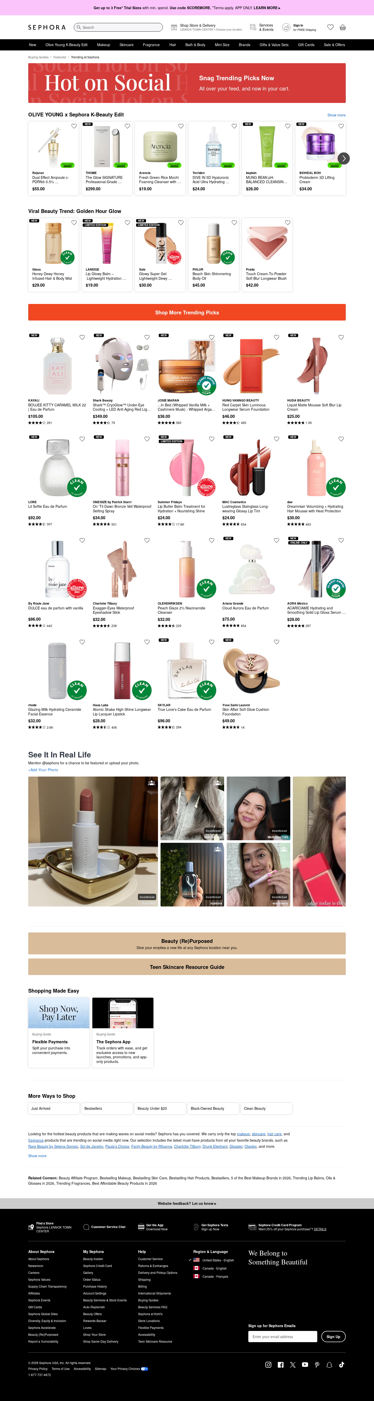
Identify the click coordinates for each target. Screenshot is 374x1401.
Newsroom (35, 1265)
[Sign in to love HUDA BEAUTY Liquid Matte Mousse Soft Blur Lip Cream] (341, 337)
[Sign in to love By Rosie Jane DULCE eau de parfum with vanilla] (82, 540)
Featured (59, 57)
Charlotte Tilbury (187, 1146)
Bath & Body (195, 44)
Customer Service (150, 1259)
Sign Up (333, 1336)
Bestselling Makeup (115, 1177)
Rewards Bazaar (94, 1320)
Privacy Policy (38, 1368)
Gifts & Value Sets (274, 44)
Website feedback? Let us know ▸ (187, 1203)
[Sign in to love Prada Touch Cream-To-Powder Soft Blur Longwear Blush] (287, 222)
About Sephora (38, 1259)
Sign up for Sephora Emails (272, 1326)
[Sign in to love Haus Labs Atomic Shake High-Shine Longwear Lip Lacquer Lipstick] (147, 642)
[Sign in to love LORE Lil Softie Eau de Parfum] (82, 439)
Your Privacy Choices (125, 1368)
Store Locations (149, 1320)
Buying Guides (38, 57)
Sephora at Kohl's (150, 1314)
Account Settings (94, 1293)
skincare (258, 1133)
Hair (172, 44)
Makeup (103, 44)
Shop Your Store (94, 1334)
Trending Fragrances (73, 1183)
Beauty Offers (92, 1314)
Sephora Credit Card (97, 1265)
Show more (336, 114)
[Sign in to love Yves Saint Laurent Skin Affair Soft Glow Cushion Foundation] (276, 642)
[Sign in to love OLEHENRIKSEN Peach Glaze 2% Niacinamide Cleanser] (211, 540)
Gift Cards (306, 44)
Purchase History (95, 1286)
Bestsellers (220, 1177)
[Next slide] (344, 158)
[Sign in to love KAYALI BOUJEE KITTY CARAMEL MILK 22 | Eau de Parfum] (82, 337)
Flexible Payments (151, 1327)
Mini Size (222, 44)
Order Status (91, 1279)
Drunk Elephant (215, 1146)
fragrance (36, 1140)
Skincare (127, 44)
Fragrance (151, 44)
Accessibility (146, 1334)
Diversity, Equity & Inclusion (47, 1320)
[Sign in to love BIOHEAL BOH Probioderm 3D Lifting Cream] (341, 126)
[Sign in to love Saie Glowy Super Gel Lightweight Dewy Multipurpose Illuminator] (180, 222)
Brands (244, 44)
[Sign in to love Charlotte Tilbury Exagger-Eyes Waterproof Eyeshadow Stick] (147, 540)
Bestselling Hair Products (189, 1177)
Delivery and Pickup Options (157, 1272)
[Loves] (330, 27)
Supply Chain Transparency (47, 1286)
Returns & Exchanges (153, 1265)
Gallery (88, 1272)
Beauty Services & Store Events (105, 1300)
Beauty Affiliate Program (78, 1177)
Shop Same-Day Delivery (100, 1341)
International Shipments (154, 1293)
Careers (33, 1272)
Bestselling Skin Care (150, 1177)
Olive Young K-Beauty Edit (67, 44)
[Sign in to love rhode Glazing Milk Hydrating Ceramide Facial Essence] (82, 642)
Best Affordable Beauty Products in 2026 (124, 1183)
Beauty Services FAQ (152, 1307)
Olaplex (250, 1146)
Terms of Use (61, 1368)
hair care (274, 1133)
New (32, 44)
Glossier (235, 1146)
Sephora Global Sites (43, 1314)
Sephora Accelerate (42, 1327)
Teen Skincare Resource (155, 1341)
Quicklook (53, 164)
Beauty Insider (93, 1259)
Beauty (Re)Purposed (43, 1334)
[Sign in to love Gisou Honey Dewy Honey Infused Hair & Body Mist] (74, 222)
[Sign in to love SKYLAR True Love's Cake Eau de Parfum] (211, 642)
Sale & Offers (334, 44)
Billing (142, 1286)
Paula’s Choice (117, 1146)
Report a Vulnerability (43, 1341)
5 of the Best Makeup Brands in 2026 (261, 1177)
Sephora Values (39, 1279)
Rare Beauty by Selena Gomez (53, 1146)
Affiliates (34, 1293)
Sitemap (100, 1368)
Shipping (144, 1279)
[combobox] (118, 27)
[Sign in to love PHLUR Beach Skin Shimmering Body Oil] (234, 222)
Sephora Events (39, 1300)
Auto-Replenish (94, 1307)
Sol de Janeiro (91, 1146)
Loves (87, 1327)
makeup (243, 1133)
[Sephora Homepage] (47, 27)
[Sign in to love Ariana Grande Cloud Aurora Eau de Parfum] (276, 540)
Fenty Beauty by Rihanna (151, 1146)
